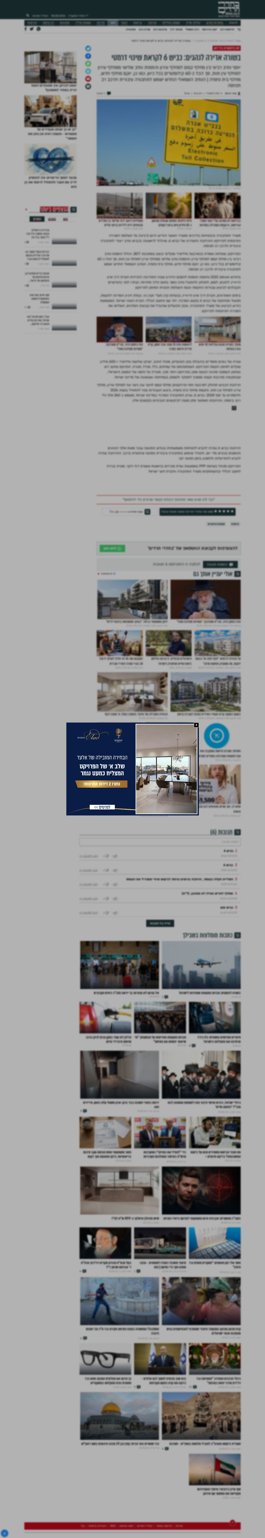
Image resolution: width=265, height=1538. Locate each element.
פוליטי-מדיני (193, 23)
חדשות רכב (227, 29)
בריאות (137, 23)
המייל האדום (40, 16)
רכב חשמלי (192, 29)
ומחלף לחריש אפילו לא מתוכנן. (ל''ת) (207, 996)
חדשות (233, 23)
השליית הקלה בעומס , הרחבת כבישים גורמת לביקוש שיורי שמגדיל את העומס (179, 982)
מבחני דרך (176, 29)
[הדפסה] (88, 163)
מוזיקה (152, 23)
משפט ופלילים (171, 23)
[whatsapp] (88, 156)
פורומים (32, 23)
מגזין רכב (144, 29)
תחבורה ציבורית (216, 616)
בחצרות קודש (214, 23)
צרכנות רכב (160, 29)
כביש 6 (235, 616)
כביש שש (226, 1010)
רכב (113, 23)
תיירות (101, 23)
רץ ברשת (48, 23)
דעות (124, 23)
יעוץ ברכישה (209, 29)
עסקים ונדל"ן (83, 23)
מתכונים (64, 23)
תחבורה (131, 29)
